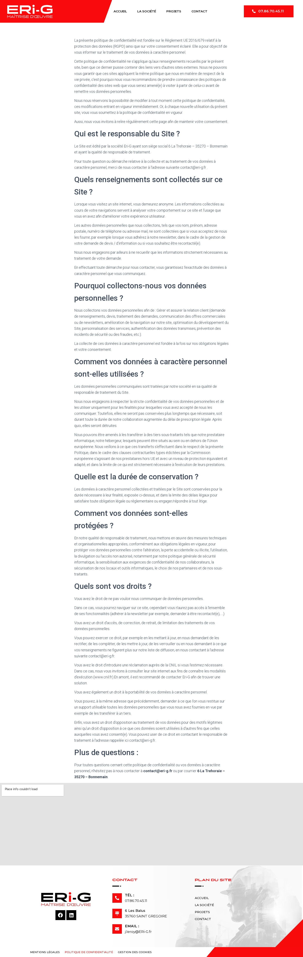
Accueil (120, 11)
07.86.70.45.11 (136, 901)
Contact (199, 11)
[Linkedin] (71, 915)
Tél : (129, 895)
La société (146, 11)
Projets (173, 11)
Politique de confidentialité (89, 952)
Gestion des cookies (135, 952)
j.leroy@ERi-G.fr (138, 932)
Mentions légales (45, 952)
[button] (269, 11)
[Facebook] (60, 915)
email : (132, 926)
